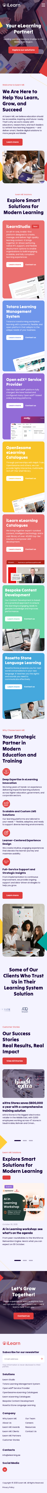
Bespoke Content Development (18, 1401)
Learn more (13, 142)
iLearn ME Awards (11, 1427)
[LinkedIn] (5, 1469)
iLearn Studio (9, 1379)
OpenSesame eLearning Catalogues (20, 1392)
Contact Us (30, 1431)
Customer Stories (11, 1439)
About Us (7, 1422)
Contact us (30, 264)
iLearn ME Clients (11, 1431)
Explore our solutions (23, 49)
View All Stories (15, 1060)
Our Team (30, 1418)
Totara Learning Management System (21, 1383)
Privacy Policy (8, 1487)
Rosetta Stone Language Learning (19, 1405)
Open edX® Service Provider (16, 1388)
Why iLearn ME (10, 1418)
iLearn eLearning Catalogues (16, 1396)
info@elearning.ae (11, 1455)
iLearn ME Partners (12, 1435)
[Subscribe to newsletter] (41, 1359)
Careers (29, 1422)
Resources (30, 1427)
